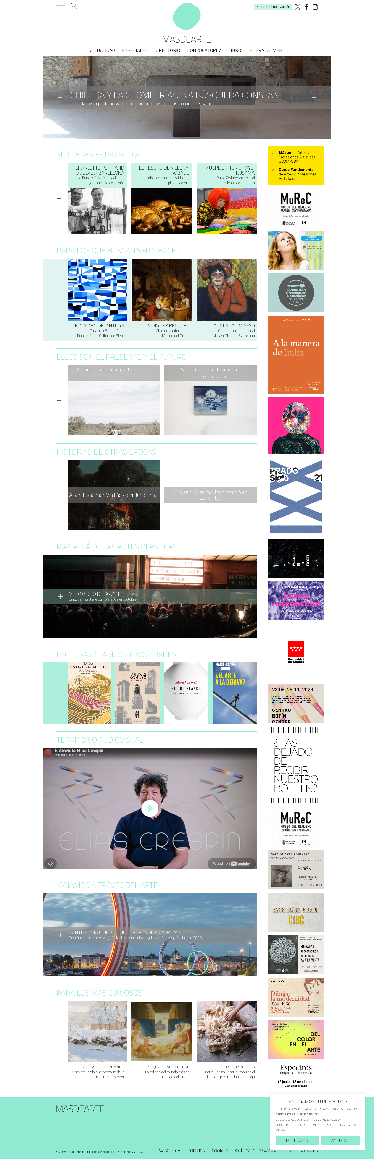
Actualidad (101, 50)
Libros (236, 50)
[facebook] (306, 7)
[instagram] (315, 7)
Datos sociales (302, 1150)
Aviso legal (170, 1150)
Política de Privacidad (256, 1150)
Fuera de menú (267, 50)
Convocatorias (204, 50)
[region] (317, 1121)
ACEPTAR (340, 1140)
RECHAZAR (297, 1140)
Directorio (167, 50)
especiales (135, 50)
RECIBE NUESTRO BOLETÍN (273, 7)
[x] (297, 7)
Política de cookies (208, 1150)
